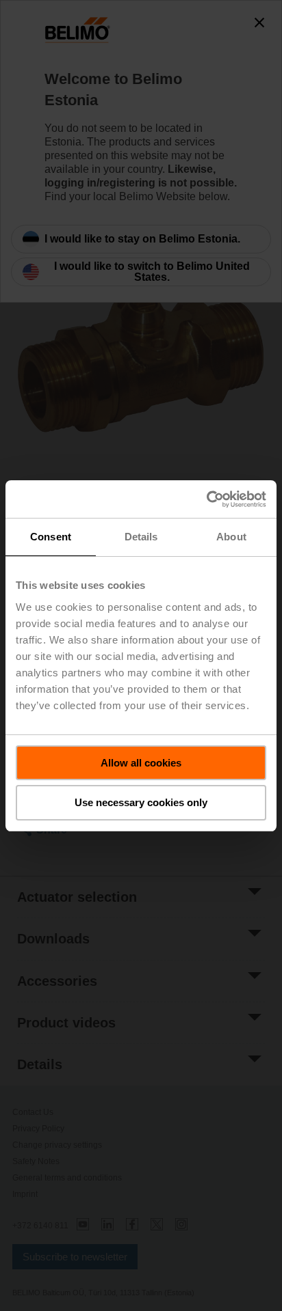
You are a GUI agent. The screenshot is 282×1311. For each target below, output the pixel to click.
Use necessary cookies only (141, 802)
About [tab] (231, 536)
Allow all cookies (141, 763)
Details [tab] (141, 536)
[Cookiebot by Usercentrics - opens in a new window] (206, 499)
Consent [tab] (50, 536)
